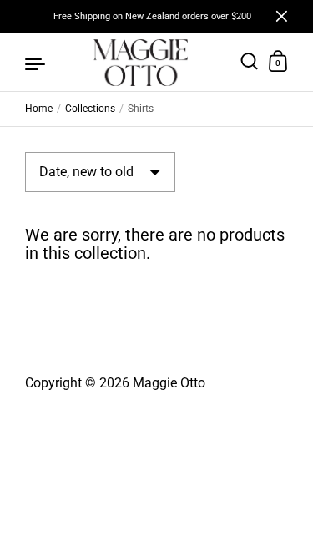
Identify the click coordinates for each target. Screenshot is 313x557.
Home (39, 108)
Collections (90, 108)
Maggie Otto (169, 383)
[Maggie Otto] (140, 62)
